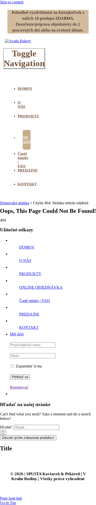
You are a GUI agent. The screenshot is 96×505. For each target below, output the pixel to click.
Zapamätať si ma (28, 366)
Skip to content (11, 2)
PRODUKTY (30, 274)
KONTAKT (29, 327)
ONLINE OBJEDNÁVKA (41, 287)
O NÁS (25, 260)
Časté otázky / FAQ (34, 301)
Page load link (11, 498)
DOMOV (26, 247)
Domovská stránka (14, 203)
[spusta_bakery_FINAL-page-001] (18, 41)
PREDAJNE (29, 314)
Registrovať (19, 387)
